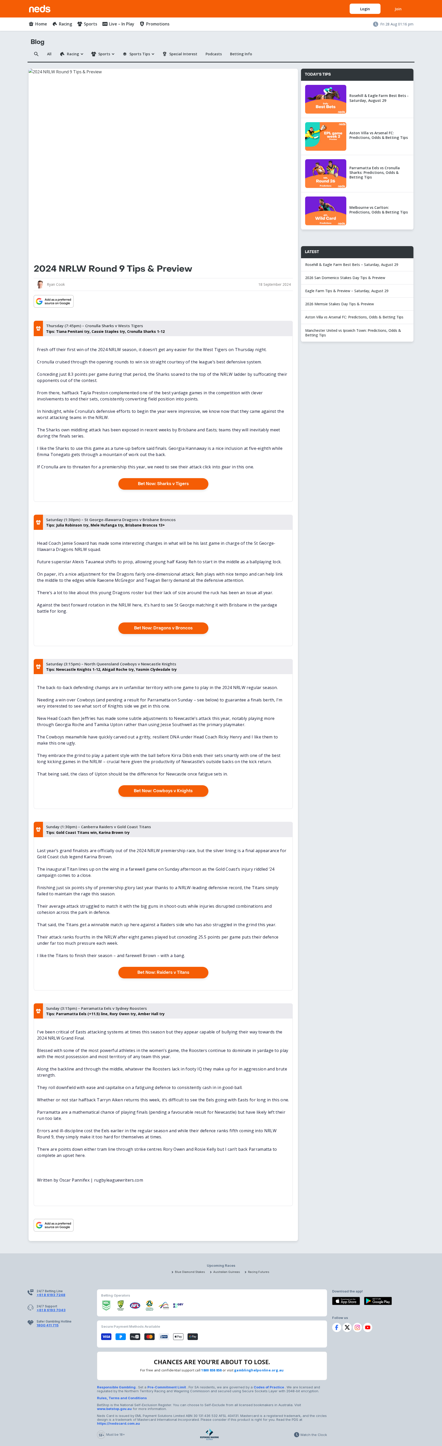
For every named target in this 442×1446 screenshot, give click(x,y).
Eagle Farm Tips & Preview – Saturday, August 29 (346, 290)
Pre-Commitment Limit (167, 1387)
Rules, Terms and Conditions (122, 1398)
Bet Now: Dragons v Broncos (163, 628)
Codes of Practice (269, 1387)
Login (365, 8)
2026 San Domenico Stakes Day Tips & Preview (345, 277)
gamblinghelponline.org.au (259, 1370)
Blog (38, 42)
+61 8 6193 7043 (51, 1310)
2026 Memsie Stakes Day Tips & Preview (339, 303)
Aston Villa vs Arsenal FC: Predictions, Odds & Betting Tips (354, 317)
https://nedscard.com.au (118, 1423)
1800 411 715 (48, 1325)
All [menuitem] (49, 53)
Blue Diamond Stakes (190, 1272)
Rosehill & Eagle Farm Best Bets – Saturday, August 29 (351, 264)
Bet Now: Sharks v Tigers (163, 483)
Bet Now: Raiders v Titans (163, 972)
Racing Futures (258, 1272)
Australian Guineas (226, 1272)
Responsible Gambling (116, 1387)
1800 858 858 (211, 1370)
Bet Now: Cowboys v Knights (163, 790)
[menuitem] (38, 23)
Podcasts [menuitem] (214, 53)
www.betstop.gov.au (114, 1409)
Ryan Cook (56, 284)
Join (398, 8)
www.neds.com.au (45, 8)
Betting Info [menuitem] (241, 53)
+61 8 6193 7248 (51, 1295)
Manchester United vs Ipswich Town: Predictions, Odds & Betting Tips (353, 332)
